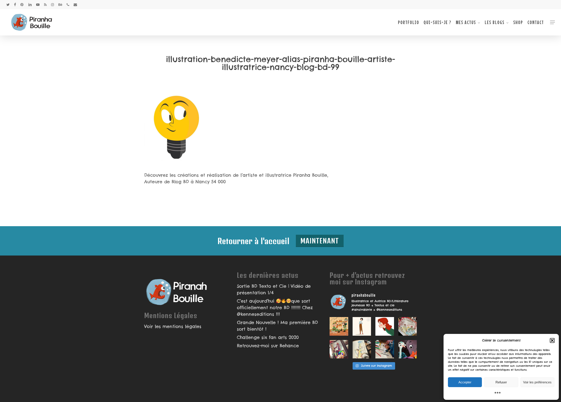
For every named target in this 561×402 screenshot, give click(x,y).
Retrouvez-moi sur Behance (268, 345)
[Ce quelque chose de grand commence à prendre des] (384, 326)
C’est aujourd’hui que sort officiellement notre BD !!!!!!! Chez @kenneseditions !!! (275, 307)
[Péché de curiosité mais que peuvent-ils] (407, 349)
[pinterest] (22, 4)
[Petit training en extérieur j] (362, 349)
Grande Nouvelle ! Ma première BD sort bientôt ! (277, 326)
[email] (75, 4)
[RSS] (45, 4)
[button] (552, 340)
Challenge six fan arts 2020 (268, 337)
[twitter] (8, 4)
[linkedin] (30, 4)
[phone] (68, 4)
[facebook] (15, 4)
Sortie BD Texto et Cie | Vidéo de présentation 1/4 (274, 289)
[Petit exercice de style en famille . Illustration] (407, 326)
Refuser (501, 382)
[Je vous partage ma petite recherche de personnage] (362, 326)
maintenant (319, 241)
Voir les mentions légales (172, 326)
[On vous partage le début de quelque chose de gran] (339, 349)
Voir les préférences (537, 382)
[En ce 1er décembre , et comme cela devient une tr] (339, 326)
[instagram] (52, 4)
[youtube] (38, 4)
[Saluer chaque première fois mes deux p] (384, 349)
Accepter (464, 382)
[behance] (60, 4)
